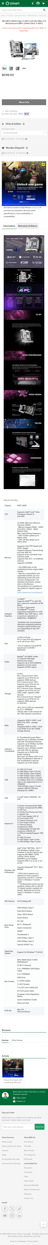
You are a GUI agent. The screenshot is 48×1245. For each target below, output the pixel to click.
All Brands (28, 1159)
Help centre (21, 1098)
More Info (24, 102)
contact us (35, 207)
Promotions (28, 1142)
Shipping (27, 1194)
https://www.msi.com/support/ (29, 592)
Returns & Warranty (32, 1189)
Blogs (4, 1155)
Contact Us (28, 1198)
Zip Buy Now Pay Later (11, 1159)
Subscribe (39, 1126)
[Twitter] (12, 1211)
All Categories (29, 1155)
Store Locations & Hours (11, 1146)
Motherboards (32, 15)
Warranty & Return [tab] (27, 225)
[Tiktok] (19, 1211)
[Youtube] (5, 1218)
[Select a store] (32, 3)
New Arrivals (29, 1150)
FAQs (26, 1176)
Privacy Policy (32, 1241)
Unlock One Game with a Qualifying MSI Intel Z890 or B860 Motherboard (24, 28)
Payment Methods (31, 1185)
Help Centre (29, 1181)
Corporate (28, 1172)
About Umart (7, 1142)
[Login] (38, 3)
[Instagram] (12, 1218)
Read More (24, 31)
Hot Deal (27, 1146)
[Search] (44, 10)
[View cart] (43, 3)
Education (28, 1168)
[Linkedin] (19, 1218)
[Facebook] (5, 1211)
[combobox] (24, 9)
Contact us (20, 1101)
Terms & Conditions (18, 1241)
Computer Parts (20, 15)
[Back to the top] (43, 1224)
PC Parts (10, 15)
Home (3, 15)
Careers (5, 1150)
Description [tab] (9, 225)
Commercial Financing (11, 1163)
